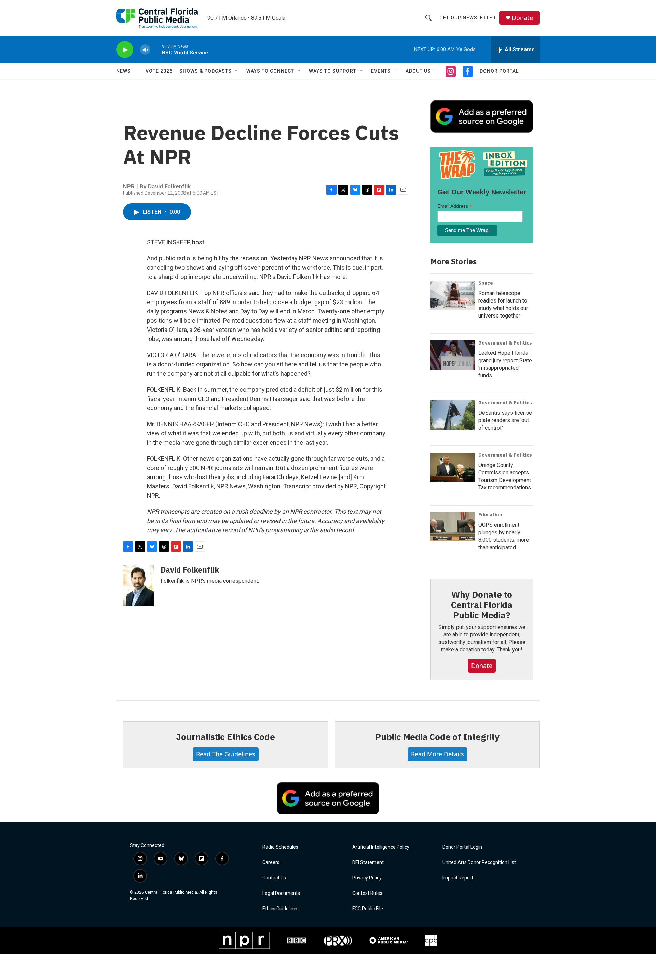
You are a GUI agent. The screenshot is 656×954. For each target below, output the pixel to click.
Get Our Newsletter (467, 18)
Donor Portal (499, 71)
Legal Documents (281, 893)
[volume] (145, 49)
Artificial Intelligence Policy (380, 847)
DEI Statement (368, 862)
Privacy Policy (367, 878)
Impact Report (457, 878)
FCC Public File (367, 908)
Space (485, 283)
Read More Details (437, 754)
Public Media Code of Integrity (437, 736)
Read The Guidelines (225, 754)
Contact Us (274, 878)
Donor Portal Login (462, 847)
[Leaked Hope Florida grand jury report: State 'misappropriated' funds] (452, 355)
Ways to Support (332, 71)
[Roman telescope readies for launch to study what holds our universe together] (452, 295)
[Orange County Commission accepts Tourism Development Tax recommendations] (452, 467)
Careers (270, 862)
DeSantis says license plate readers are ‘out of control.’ (505, 420)
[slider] (156, 49)
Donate (522, 18)
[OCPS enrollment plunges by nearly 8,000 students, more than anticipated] (452, 527)
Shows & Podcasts (205, 71)
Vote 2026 (159, 71)
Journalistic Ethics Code (225, 736)
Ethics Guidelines (280, 908)
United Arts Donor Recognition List (479, 862)
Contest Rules (367, 893)
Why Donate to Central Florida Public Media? (481, 605)
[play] (124, 50)
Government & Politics (505, 343)
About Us (418, 71)
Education (490, 515)
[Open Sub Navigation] (136, 71)
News (123, 71)
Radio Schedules (280, 847)
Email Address (454, 206)
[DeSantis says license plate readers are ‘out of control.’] (452, 415)
